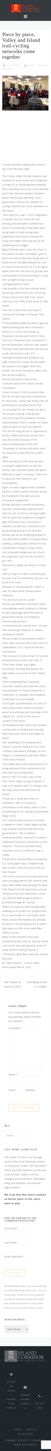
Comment (14, 1028)
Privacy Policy (25, 1433)
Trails (10, 69)
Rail (5, 69)
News (43, 65)
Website (30, 1090)
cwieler (30, 65)
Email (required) (14, 1256)
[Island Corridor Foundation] (24, 1355)
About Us (31, 1429)
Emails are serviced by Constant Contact (23, 1307)
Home (17, 1429)
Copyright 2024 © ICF (17, 1440)
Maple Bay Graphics (25, 1444)
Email (12, 1090)
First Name (10, 1228)
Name (12, 1074)
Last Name (10, 1242)
